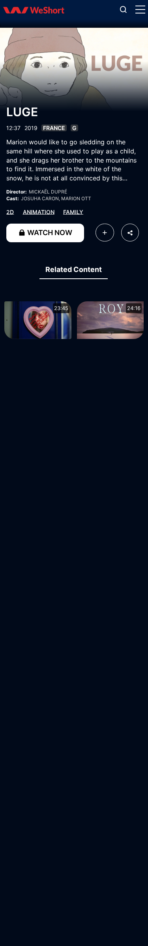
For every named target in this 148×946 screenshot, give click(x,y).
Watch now (49, 232)
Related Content (73, 269)
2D (10, 211)
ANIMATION (38, 211)
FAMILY (73, 211)
